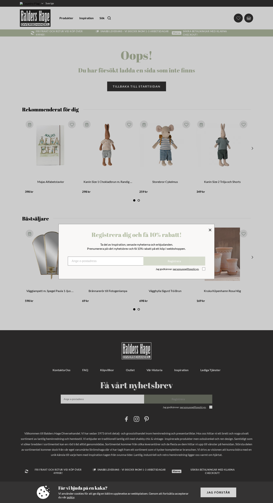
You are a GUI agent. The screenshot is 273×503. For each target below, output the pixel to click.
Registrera (174, 261)
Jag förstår (218, 492)
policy (70, 497)
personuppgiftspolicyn (186, 269)
